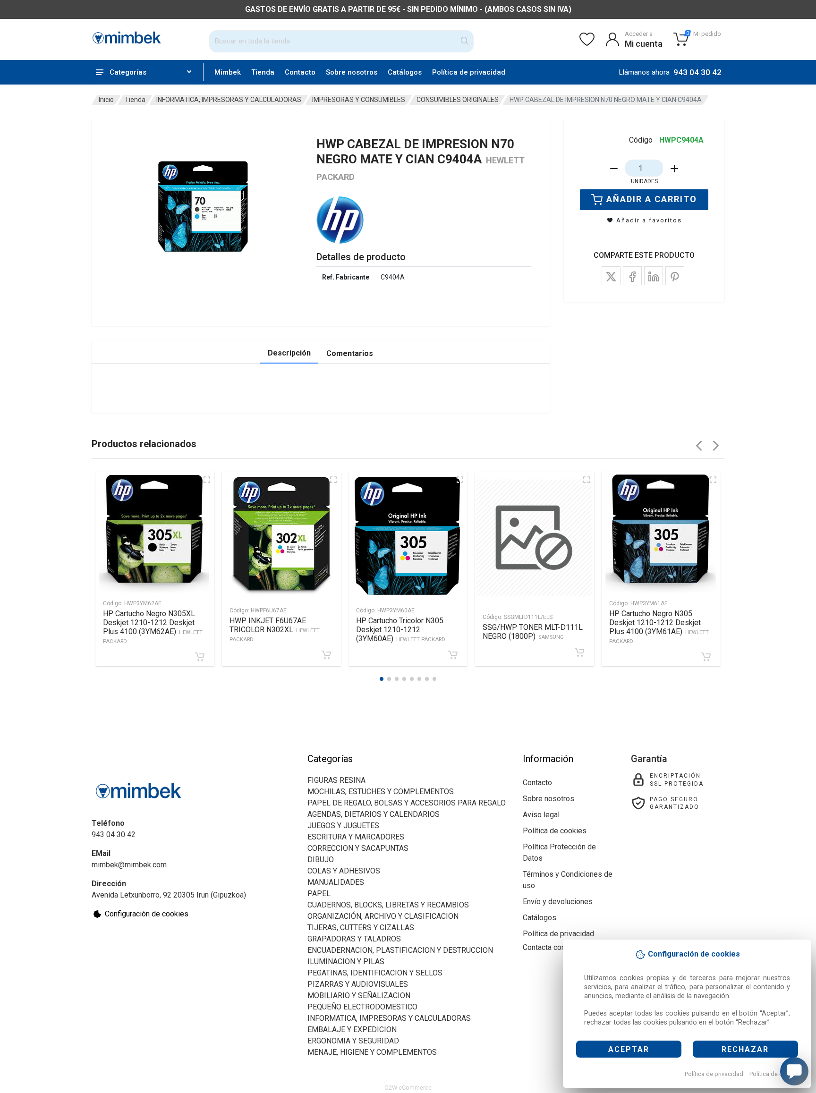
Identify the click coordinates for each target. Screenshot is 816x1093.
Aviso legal (541, 814)
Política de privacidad (714, 1073)
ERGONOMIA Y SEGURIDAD (353, 1040)
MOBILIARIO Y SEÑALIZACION (358, 995)
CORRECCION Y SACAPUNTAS (357, 848)
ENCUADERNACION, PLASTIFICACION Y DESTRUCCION (400, 950)
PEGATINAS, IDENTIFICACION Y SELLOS (374, 972)
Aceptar (628, 1049)
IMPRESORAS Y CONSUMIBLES (358, 99)
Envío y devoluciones (558, 901)
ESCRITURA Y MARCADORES (355, 836)
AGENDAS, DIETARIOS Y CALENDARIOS (373, 814)
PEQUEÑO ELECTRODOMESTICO (362, 1006)
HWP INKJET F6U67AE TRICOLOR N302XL (275, 629)
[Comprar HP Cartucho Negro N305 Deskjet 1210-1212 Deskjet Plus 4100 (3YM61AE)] (705, 656)
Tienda (262, 72)
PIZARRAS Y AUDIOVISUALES (357, 984)
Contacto (300, 72)
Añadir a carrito (651, 199)
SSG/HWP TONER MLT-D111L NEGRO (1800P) (533, 632)
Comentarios (349, 353)
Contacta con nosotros (560, 947)
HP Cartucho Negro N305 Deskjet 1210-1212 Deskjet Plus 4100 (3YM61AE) (659, 626)
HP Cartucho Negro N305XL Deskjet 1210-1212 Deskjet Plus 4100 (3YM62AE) (153, 626)
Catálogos (405, 72)
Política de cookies (775, 1073)
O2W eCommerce (408, 1087)
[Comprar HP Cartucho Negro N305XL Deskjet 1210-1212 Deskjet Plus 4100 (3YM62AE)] (199, 656)
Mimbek (227, 72)
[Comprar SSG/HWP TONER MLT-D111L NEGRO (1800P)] (579, 652)
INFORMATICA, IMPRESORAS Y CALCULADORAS (228, 99)
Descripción (289, 352)
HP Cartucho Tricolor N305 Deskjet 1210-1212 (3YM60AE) (400, 629)
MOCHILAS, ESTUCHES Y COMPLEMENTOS (380, 791)
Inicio (106, 99)
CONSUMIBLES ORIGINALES (457, 99)
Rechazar (745, 1049)
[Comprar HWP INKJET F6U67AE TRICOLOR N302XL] (326, 654)
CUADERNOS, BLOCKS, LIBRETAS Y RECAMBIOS (388, 904)
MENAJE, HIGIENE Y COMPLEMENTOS (372, 1052)
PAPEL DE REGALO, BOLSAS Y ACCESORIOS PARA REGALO (406, 802)
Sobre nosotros (351, 72)
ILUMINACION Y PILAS (345, 961)
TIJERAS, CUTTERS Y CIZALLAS (360, 927)
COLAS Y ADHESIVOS (343, 870)
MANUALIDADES (335, 882)
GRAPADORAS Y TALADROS (354, 938)
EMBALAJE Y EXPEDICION (352, 1029)
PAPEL (319, 893)
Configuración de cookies (146, 913)
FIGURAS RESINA (336, 780)
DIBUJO (320, 859)
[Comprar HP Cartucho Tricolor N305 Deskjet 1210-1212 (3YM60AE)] (452, 654)
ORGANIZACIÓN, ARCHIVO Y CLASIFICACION (383, 916)
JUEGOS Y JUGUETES (343, 825)
